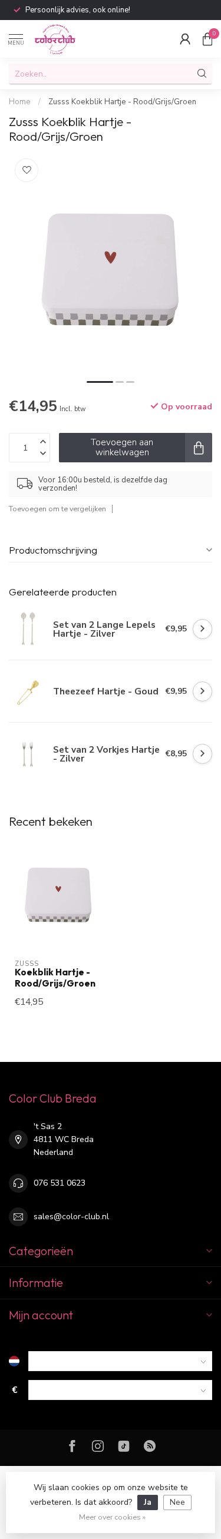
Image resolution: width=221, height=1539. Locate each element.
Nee (177, 1502)
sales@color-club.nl (71, 1216)
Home (20, 102)
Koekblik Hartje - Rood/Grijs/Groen (55, 977)
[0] (207, 39)
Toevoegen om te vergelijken (57, 509)
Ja (147, 1502)
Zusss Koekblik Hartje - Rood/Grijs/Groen (122, 102)
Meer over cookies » (112, 1517)
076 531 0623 (59, 1183)
